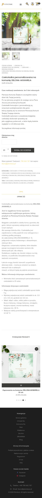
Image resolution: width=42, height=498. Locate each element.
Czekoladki (25, 67)
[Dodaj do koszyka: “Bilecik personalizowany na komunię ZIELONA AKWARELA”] (21, 385)
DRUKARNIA (21, 437)
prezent (16, 183)
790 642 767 (25, 161)
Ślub (21, 427)
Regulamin (21, 457)
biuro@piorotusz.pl (9, 164)
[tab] (21, 191)
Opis (21, 192)
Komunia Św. (19, 65)
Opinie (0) (21, 197)
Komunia (17, 181)
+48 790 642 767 (25, 485)
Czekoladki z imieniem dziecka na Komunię (16, 173)
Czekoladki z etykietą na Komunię (21, 171)
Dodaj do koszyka (22, 150)
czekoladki (9, 181)
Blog (21, 440)
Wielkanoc (21, 430)
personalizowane (26, 181)
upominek (30, 183)
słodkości (22, 183)
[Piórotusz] (7, 5)
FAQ (21, 463)
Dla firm (21, 433)
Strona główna (7, 65)
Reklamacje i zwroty (21, 453)
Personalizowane (7, 69)
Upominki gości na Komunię (10, 67)
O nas (21, 460)
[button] (38, 31)
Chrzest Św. (21, 421)
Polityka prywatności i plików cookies (21, 450)
